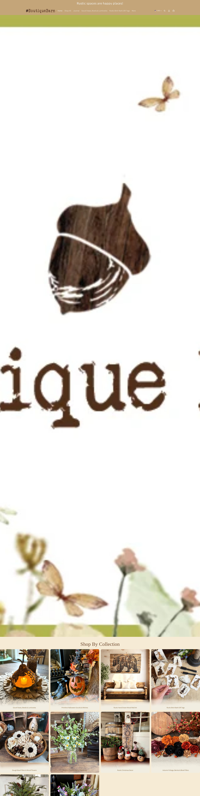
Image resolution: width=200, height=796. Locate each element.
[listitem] (134, 11)
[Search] (164, 10)
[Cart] (173, 10)
